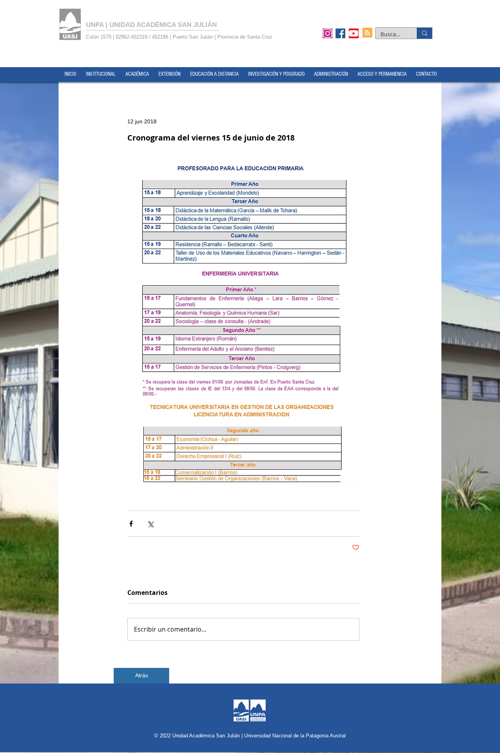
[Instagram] (327, 33)
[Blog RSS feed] (367, 33)
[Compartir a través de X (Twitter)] (150, 523)
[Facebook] (340, 33)
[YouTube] (354, 33)
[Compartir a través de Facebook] (131, 523)
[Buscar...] (424, 33)
